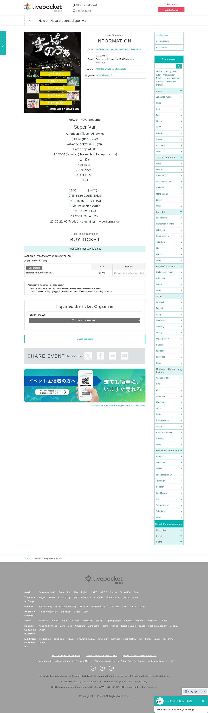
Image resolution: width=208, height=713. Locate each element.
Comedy (167, 71)
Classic (159, 139)
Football (159, 308)
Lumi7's (108, 49)
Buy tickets (164, 41)
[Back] (29, 20)
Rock (158, 103)
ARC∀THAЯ (130, 49)
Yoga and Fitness (163, 378)
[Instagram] (113, 668)
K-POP (159, 133)
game (158, 408)
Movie (167, 78)
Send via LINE (112, 356)
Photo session (168, 75)
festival (159, 469)
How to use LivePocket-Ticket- (101, 655)
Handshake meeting (165, 224)
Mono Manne (162, 194)
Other (158, 151)
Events (159, 536)
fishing (159, 414)
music (159, 91)
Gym (158, 384)
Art (157, 499)
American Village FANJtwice (108, 69)
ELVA (138, 49)
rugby (158, 314)
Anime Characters (165, 266)
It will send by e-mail (124, 356)
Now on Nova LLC (104, 75)
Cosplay (159, 82)
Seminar (160, 487)
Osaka (123, 69)
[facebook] (104, 668)
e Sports (159, 345)
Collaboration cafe (164, 272)
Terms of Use (82, 661)
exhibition (160, 230)
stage (158, 163)
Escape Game (162, 420)
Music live (161, 530)
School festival (162, 505)
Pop (158, 109)
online (159, 71)
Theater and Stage (166, 157)
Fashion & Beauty (164, 432)
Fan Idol (160, 212)
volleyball (160, 320)
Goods (159, 254)
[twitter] (95, 668)
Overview (163, 35)
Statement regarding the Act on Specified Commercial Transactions (129, 661)
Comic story (161, 175)
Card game (161, 402)
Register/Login (171, 10)
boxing (159, 333)
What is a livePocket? (86, 5)
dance (159, 200)
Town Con (160, 481)
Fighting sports (162, 339)
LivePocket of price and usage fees (52, 661)
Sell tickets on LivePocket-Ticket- (139, 655)
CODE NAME (118, 49)
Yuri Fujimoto (171, 82)
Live (158, 248)
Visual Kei (160, 145)
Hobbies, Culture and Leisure (30, 630)
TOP (26, 558)
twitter (88, 356)
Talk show (160, 242)
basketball (160, 357)
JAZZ (158, 127)
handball (160, 351)
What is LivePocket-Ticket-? (66, 655)
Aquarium (160, 396)
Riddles (159, 78)
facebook (100, 356)
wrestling (160, 327)
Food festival (161, 493)
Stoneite (159, 85)
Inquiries (163, 47)
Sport (159, 296)
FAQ (172, 661)
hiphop (159, 121)
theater (159, 169)
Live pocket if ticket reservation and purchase (43, 7)
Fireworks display (164, 475)
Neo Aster (100, 49)
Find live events (83, 11)
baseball (160, 302)
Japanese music (163, 97)
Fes (157, 115)
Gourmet (176, 78)
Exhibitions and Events (167, 450)
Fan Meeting (161, 218)
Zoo (158, 390)
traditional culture (163, 182)
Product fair (161, 456)
